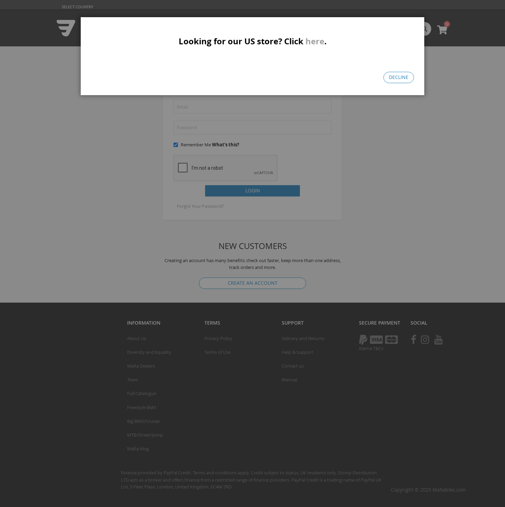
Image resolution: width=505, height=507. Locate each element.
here (314, 41)
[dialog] (252, 253)
